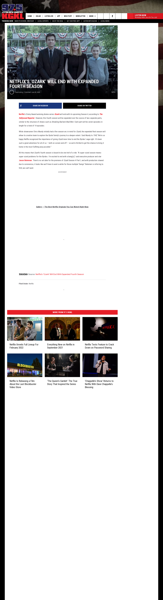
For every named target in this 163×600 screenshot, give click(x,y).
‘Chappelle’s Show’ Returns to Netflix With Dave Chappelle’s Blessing (99, 384)
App (58, 16)
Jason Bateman (25, 160)
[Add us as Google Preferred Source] (106, 16)
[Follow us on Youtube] (124, 16)
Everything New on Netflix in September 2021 (60, 346)
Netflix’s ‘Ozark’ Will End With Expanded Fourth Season (60, 274)
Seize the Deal (57, 21)
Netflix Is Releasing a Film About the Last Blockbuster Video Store (23, 384)
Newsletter (80, 16)
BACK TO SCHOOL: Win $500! (24, 21)
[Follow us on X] (118, 16)
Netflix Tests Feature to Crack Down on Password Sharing (99, 346)
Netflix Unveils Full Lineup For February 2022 (24, 346)
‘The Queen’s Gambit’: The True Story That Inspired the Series (62, 383)
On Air (38, 16)
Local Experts (43, 21)
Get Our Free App (73, 21)
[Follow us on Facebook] (112, 16)
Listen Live (49, 16)
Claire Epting (19, 92)
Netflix (21, 114)
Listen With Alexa (90, 21)
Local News (105, 21)
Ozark (57, 114)
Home (30, 16)
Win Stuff (68, 16)
